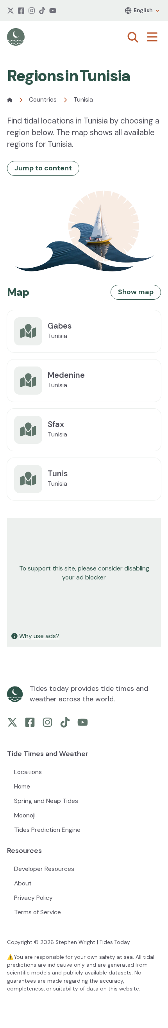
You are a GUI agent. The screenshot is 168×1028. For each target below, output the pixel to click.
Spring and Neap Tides (46, 801)
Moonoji (25, 815)
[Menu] (154, 37)
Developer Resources (44, 869)
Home (22, 786)
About (23, 883)
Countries (43, 99)
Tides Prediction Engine (47, 830)
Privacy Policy (33, 898)
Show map (136, 292)
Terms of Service (37, 912)
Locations (28, 772)
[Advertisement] (84, 573)
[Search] (133, 37)
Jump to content (43, 168)
